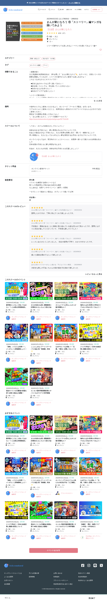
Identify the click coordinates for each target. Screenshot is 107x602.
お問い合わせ (58, 573)
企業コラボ (69, 10)
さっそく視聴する (74, 3)
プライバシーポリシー (61, 580)
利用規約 (56, 577)
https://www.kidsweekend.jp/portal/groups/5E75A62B (48, 119)
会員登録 (96, 10)
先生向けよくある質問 (85, 580)
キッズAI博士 (78, 10)
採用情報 (32, 577)
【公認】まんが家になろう (59, 29)
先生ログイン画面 (84, 573)
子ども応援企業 (34, 573)
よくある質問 (8, 577)
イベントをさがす (53, 550)
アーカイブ (43, 10)
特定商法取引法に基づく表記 (63, 584)
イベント (52, 10)
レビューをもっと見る (93, 274)
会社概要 (7, 584)
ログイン (86, 10)
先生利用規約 (82, 577)
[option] (24, 34)
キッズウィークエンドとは (13, 573)
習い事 (62, 10)
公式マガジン (8, 580)
